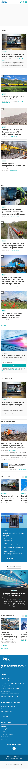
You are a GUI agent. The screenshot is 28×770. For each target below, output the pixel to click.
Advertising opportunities (8, 706)
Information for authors (7, 714)
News (3, 207)
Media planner (5, 708)
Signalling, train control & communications (12, 683)
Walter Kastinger (6, 102)
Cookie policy (4, 739)
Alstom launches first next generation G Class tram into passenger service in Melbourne (13, 211)
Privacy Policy (5, 370)
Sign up (13, 365)
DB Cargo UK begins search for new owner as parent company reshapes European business (13, 245)
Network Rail (9, 644)
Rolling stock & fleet (6, 686)
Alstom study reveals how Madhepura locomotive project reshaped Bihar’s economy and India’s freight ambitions (13, 280)
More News (3, 325)
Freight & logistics (6, 691)
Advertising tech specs (7, 711)
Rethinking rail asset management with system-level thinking (14, 165)
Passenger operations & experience (10, 688)
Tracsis (19, 599)
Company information (7, 729)
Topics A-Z (9, 756)
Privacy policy (4, 736)
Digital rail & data (5, 678)
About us (3, 726)
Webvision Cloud (18, 764)
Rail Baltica (15, 644)
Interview (3, 493)
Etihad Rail (14, 136)
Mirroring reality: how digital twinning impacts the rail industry (17, 465)
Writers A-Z (17, 756)
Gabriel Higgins (13, 170)
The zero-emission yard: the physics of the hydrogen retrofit (9, 498)
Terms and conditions (7, 734)
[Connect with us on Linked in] (14, 748)
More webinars (4, 648)
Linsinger (20, 101)
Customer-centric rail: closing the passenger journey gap (13, 55)
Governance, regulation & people (10, 696)
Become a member (8, 558)
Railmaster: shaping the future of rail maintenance (13, 97)
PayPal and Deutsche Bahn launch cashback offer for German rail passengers (12, 315)
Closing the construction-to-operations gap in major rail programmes (9, 635)
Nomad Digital (24, 640)
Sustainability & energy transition (10, 693)
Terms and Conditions (14, 369)
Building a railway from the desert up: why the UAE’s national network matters (12, 131)
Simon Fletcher (12, 450)
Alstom (5, 645)
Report (4, 51)
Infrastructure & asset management (10, 680)
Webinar (14, 590)
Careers (3, 731)
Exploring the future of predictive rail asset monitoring (14, 594)
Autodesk (3, 644)
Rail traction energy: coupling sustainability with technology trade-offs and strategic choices (13, 445)
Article (3, 94)
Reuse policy (4, 716)
